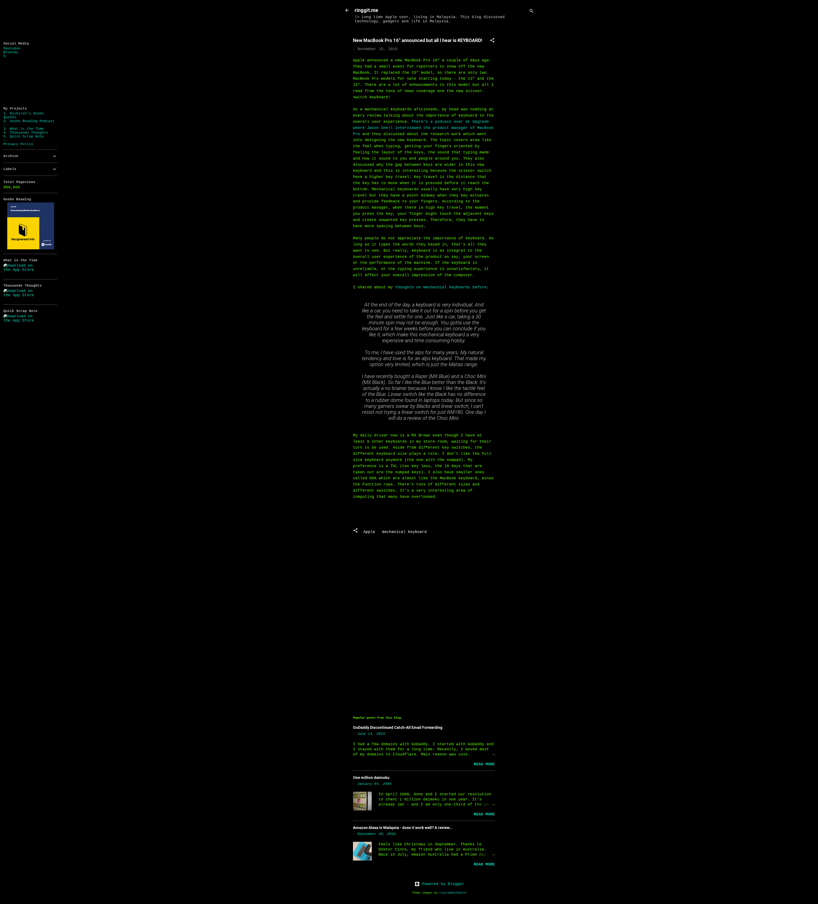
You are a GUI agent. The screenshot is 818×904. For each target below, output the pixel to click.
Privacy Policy (18, 144)
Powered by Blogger (442, 884)
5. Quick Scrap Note (23, 137)
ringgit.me (366, 10)
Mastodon (11, 49)
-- (5, 125)
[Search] (531, 11)
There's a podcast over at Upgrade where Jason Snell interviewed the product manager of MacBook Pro (423, 128)
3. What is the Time (23, 129)
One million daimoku (371, 777)
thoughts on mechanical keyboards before (441, 287)
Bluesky (10, 52)
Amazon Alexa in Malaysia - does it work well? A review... (402, 827)
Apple (369, 532)
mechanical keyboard (404, 532)
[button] (492, 41)
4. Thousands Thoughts (25, 133)
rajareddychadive (453, 892)
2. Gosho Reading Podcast (29, 121)
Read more (484, 764)
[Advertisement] (520, 95)
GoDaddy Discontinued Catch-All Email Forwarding (397, 727)
